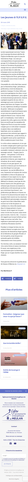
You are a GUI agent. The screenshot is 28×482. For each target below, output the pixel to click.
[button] (24, 4)
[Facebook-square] (11, 443)
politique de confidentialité (18, 460)
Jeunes (20, 28)
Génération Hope (14, 28)
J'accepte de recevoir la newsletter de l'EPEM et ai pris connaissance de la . (13, 459)
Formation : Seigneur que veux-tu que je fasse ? (13, 315)
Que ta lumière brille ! (12, 343)
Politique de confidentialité (14, 475)
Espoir (8, 28)
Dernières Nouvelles (10, 25)
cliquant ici (21, 264)
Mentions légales (14, 479)
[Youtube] (15, 443)
